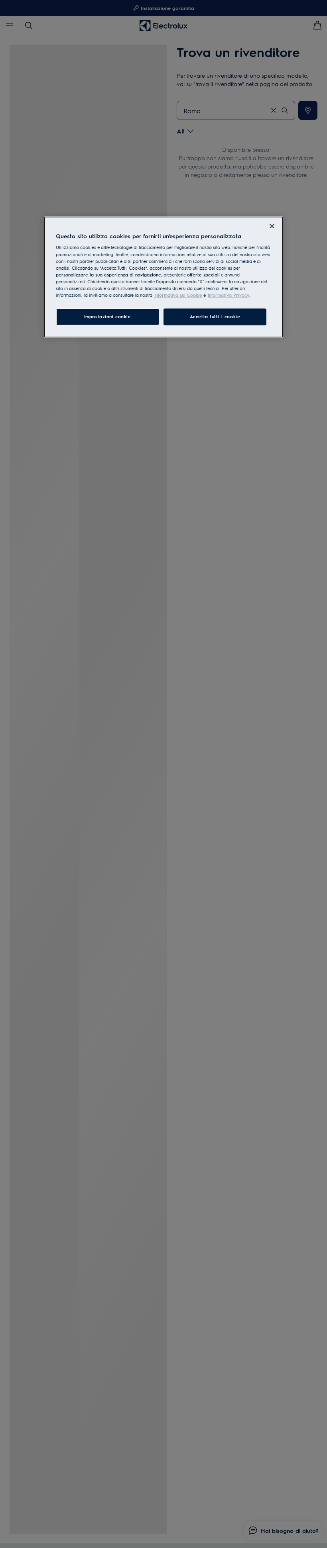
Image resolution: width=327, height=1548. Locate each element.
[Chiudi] (272, 226)
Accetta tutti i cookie (215, 316)
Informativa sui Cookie (178, 295)
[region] (163, 276)
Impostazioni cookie (107, 316)
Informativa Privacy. (229, 295)
